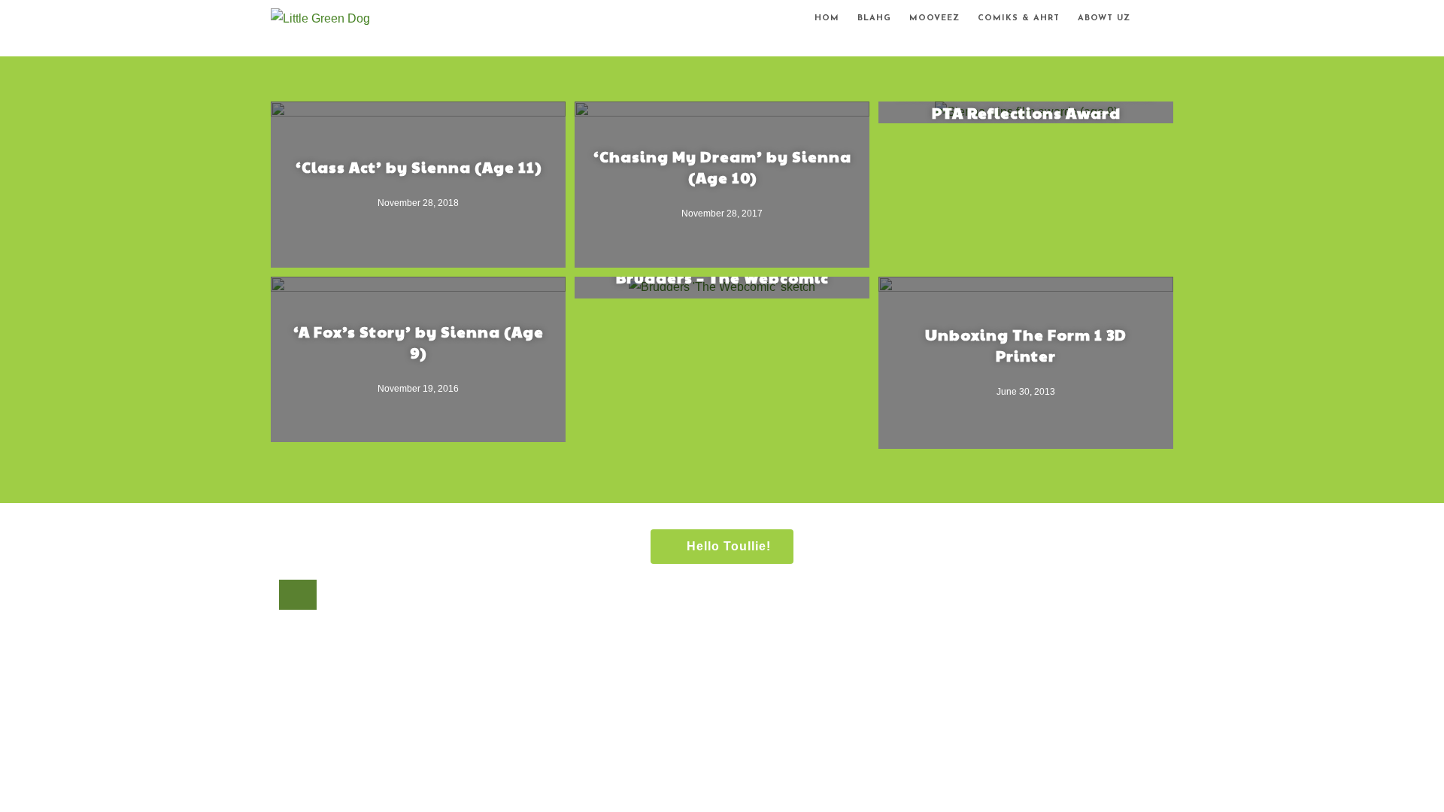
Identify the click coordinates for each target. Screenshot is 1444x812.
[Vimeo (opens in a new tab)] (1174, 21)
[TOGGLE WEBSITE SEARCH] (1151, 19)
